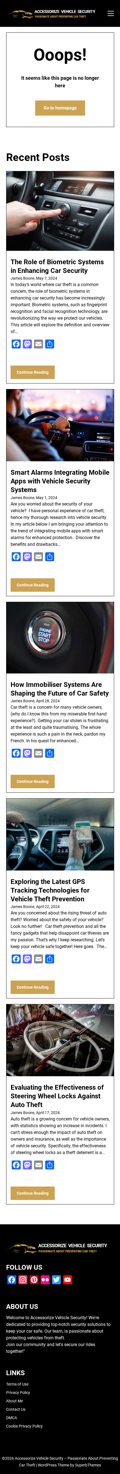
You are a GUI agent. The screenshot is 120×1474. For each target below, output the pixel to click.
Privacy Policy (18, 1392)
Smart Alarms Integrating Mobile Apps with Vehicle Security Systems (60, 481)
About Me (14, 1401)
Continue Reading (33, 372)
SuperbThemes (88, 1465)
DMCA (11, 1417)
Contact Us (15, 1409)
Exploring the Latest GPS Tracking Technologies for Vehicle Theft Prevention (50, 890)
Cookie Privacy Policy (24, 1426)
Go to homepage (60, 108)
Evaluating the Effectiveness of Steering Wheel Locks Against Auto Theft (57, 1096)
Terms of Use (17, 1384)
